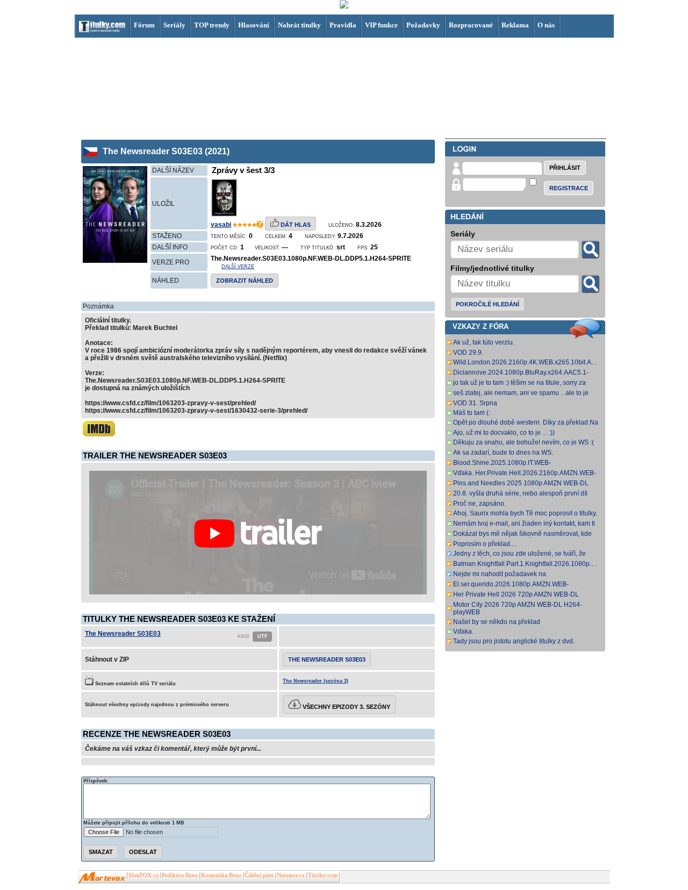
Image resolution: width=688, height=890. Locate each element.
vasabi (221, 224)
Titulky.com (323, 875)
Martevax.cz (102, 877)
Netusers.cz (291, 875)
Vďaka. (463, 631)
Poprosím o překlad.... (485, 544)
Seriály (174, 25)
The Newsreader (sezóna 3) (315, 681)
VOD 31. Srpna (475, 403)
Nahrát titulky (299, 25)
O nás (546, 25)
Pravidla (342, 25)
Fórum (144, 25)
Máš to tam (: (471, 413)
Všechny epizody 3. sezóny (345, 707)
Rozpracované (471, 25)
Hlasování (253, 25)
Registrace (568, 188)
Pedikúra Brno (180, 875)
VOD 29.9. (468, 352)
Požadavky (423, 25)
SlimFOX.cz (143, 875)
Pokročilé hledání (487, 304)
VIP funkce (381, 25)
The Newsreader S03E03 (123, 633)
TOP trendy (212, 25)
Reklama (515, 25)
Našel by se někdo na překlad (496, 622)
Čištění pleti (259, 875)
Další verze (237, 266)
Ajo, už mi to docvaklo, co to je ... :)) (504, 432)
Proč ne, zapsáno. (479, 503)
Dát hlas (295, 224)
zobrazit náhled (244, 280)
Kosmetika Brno (221, 875)
